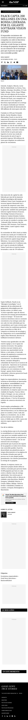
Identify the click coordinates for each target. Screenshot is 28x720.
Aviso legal (5, 705)
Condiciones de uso (7, 710)
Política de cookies (7, 702)
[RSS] (15, 716)
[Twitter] (5, 62)
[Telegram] (14, 62)
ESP (26, 5)
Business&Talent (6, 580)
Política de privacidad (7, 707)
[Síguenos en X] (5, 716)
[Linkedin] (8, 62)
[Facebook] (2, 62)
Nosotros (4, 700)
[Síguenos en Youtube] (12, 716)
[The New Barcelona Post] (9, 688)
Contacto (4, 697)
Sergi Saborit (5, 57)
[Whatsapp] (11, 62)
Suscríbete (4, 5)
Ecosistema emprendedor (10, 11)
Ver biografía (10, 514)
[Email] (17, 62)
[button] (3, 2)
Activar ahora (10, 502)
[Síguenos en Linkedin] (7, 716)
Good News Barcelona (8, 578)
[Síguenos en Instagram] (10, 716)
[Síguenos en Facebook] (2, 716)
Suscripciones (5, 713)
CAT (24, 5)
